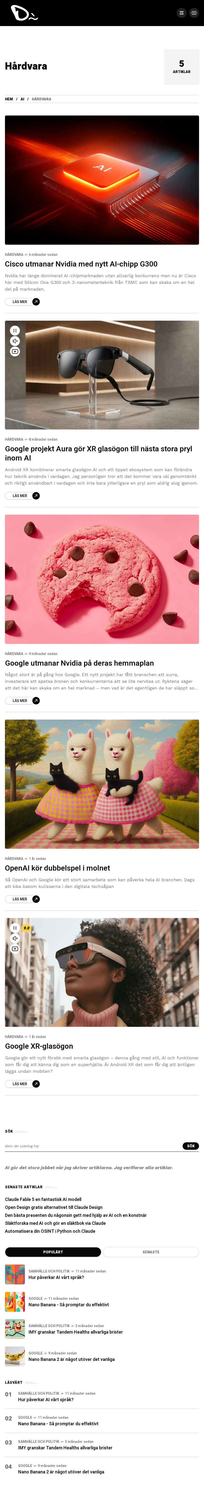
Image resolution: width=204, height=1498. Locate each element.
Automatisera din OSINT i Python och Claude (50, 1231)
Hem (9, 99)
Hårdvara (14, 254)
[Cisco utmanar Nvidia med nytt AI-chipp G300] (102, 180)
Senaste (151, 1252)
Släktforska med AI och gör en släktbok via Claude (55, 1223)
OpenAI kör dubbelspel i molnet (57, 868)
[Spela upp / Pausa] (15, 331)
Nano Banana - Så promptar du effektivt (69, 1305)
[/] (182, 13)
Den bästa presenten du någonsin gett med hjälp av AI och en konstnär (76, 1215)
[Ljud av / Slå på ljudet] (15, 341)
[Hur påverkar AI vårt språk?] (15, 1274)
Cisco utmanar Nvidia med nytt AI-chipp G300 (81, 264)
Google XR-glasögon (39, 1046)
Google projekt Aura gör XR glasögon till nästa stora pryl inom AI (98, 454)
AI (22, 99)
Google (36, 1298)
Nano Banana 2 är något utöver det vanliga (72, 1359)
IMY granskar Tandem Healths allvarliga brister (76, 1332)
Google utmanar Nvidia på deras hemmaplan (79, 663)
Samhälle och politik (49, 1271)
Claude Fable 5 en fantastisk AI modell (43, 1199)
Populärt (53, 1252)
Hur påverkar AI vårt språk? (56, 1277)
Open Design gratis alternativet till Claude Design (53, 1207)
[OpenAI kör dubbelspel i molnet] (102, 784)
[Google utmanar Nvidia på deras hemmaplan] (102, 579)
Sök (191, 1146)
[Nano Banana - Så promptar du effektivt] (15, 1302)
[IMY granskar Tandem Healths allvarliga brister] (15, 1329)
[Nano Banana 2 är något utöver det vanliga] (15, 1356)
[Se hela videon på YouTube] (15, 351)
